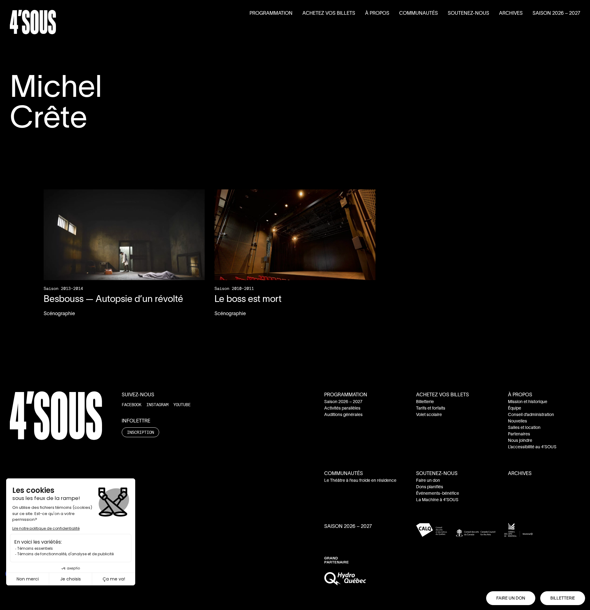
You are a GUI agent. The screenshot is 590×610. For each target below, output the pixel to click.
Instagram (157, 404)
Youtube (182, 404)
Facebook (131, 404)
